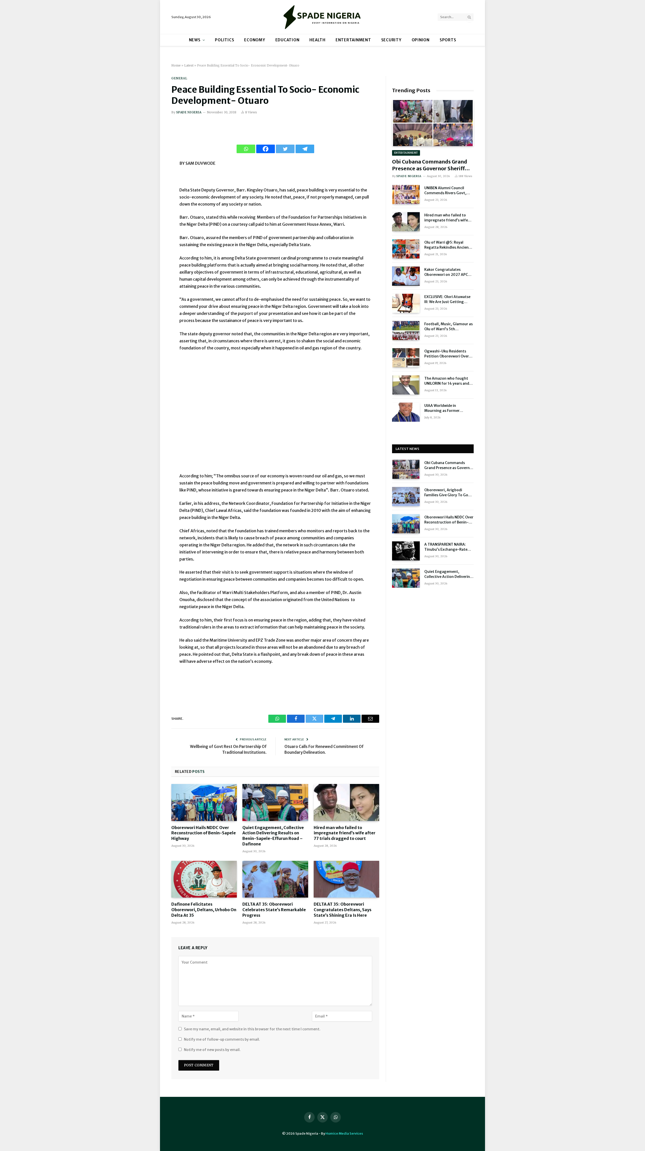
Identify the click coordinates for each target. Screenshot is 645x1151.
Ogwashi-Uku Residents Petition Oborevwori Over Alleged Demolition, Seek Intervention (446, 354)
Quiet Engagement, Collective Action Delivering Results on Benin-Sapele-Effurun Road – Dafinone (273, 835)
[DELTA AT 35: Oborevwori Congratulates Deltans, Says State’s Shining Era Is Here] (346, 879)
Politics (224, 40)
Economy (254, 40)
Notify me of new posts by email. (212, 1049)
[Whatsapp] (246, 149)
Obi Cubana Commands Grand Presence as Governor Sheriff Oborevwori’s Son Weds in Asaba (432, 165)
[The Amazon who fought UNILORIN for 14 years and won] (406, 384)
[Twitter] (285, 149)
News (195, 40)
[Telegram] (305, 149)
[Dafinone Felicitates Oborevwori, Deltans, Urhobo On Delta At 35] (204, 879)
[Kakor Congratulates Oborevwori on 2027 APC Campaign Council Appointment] (406, 276)
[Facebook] (265, 149)
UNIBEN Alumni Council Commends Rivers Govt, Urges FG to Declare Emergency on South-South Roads (448, 190)
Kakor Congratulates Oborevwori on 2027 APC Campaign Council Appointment (446, 272)
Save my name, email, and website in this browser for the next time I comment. (252, 1029)
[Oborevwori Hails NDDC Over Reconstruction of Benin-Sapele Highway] (204, 802)
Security (391, 40)
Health (317, 40)
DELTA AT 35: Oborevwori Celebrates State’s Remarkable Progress (274, 910)
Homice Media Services (344, 1133)
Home (176, 65)
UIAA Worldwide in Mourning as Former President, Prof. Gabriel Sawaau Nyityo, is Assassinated (444, 408)
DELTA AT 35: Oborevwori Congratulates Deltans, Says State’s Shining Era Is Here (342, 910)
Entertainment (353, 40)
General (179, 78)
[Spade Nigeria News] (322, 17)
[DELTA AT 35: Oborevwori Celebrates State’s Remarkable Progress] (275, 879)
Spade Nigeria (188, 112)
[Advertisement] (275, 414)
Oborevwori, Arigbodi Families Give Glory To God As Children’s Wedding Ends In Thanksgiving (448, 493)
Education (287, 40)
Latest (189, 65)
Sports (448, 40)
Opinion (421, 40)
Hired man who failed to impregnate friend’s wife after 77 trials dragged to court (344, 833)
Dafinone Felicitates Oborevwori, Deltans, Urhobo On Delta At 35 (203, 910)
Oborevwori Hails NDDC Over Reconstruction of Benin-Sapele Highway (203, 833)
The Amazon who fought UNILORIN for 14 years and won (446, 381)
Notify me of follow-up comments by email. (222, 1039)
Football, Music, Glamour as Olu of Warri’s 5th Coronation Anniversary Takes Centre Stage (448, 327)
